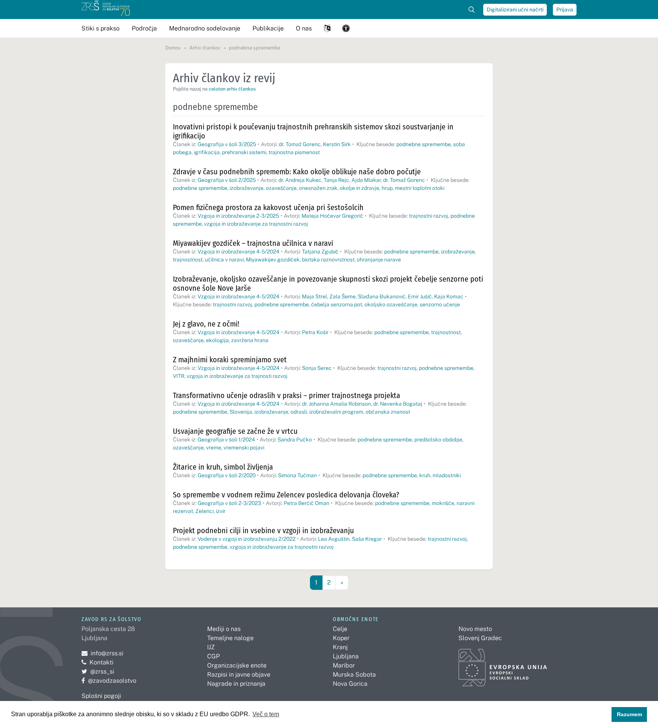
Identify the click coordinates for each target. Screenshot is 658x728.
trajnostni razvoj (428, 216)
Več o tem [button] (265, 714)
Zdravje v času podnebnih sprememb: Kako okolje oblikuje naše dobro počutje (297, 171)
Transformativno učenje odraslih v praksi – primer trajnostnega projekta (286, 395)
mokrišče (443, 503)
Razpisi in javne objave (238, 674)
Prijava (564, 9)
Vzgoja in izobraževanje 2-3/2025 (238, 216)
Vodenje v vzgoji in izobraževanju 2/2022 (246, 539)
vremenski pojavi (244, 447)
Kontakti (101, 662)
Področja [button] (144, 28)
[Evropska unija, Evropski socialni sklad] (502, 664)
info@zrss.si (102, 653)
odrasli (299, 412)
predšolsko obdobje (438, 439)
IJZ (211, 647)
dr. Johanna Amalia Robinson (336, 404)
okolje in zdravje (359, 188)
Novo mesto (475, 628)
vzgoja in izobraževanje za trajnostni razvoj (256, 224)
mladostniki (447, 475)
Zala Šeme (342, 296)
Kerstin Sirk (337, 144)
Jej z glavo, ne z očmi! (206, 323)
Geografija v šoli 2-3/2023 (229, 503)
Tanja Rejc (336, 180)
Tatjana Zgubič (320, 252)
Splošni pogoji (101, 695)
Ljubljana (346, 656)
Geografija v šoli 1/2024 (226, 439)
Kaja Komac (448, 296)
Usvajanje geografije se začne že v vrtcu (235, 431)
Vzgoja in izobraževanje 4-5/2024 (238, 252)
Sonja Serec (317, 368)
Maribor (344, 665)
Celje (340, 628)
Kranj (340, 647)
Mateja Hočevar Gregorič (332, 216)
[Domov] (105, 9)
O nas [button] (304, 28)
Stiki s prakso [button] (100, 28)
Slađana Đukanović (382, 296)
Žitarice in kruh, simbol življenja (223, 467)
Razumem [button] (629, 714)
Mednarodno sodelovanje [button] (204, 28)
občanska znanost (388, 412)
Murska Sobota (354, 674)
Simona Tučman (297, 475)
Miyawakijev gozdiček (273, 259)
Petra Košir (315, 332)
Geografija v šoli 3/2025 (227, 144)
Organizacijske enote (237, 665)
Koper (341, 638)
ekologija (217, 340)
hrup (387, 188)
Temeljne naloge (230, 638)
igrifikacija (207, 152)
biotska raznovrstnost (328, 259)
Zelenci (204, 511)
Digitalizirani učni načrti (515, 9)
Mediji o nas (224, 628)
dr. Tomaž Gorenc (300, 144)
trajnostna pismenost (294, 152)
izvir (220, 511)
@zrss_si (97, 671)
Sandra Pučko (295, 439)
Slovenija (241, 412)
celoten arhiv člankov (232, 89)
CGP (213, 656)
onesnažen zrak (318, 188)
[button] (327, 28)
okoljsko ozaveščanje (390, 304)
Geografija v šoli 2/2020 (227, 475)
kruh (424, 475)
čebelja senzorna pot (336, 304)
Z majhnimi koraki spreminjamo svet (230, 359)
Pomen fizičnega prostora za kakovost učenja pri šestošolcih (268, 207)
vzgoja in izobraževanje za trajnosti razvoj (237, 376)
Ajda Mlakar (366, 180)
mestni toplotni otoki (419, 188)
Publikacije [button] (268, 28)
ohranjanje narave (379, 259)
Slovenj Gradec (480, 638)
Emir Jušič (420, 296)
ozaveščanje (281, 188)
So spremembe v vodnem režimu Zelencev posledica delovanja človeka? (286, 494)
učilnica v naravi (224, 259)
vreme (213, 447)
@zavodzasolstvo (108, 680)
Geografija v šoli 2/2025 (227, 180)
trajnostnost (188, 259)
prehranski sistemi (244, 152)
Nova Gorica (350, 683)
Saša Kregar (367, 539)
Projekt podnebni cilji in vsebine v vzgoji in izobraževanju (263, 530)
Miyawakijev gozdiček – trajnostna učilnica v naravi (253, 243)
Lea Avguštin (334, 539)
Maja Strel (314, 296)
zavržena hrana (249, 340)
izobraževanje (247, 188)
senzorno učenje (440, 304)
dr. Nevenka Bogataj (397, 404)
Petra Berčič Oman (306, 503)
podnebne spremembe (423, 144)
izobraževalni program (336, 412)
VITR (178, 376)
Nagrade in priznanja (236, 683)
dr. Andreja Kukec (299, 180)
